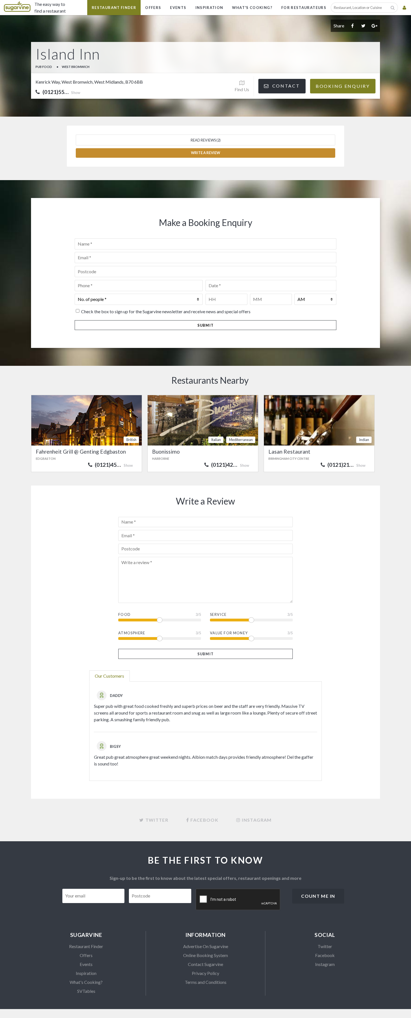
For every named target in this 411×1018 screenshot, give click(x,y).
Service (218, 614)
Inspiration (209, 7)
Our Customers (109, 675)
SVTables (86, 991)
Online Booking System (205, 955)
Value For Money (229, 633)
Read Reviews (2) (206, 140)
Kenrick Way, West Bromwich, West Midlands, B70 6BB (89, 81)
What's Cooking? (252, 7)
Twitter (325, 946)
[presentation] (238, 900)
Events (178, 7)
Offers (153, 7)
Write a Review (205, 152)
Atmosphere (131, 633)
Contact (285, 85)
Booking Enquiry (343, 86)
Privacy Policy (205, 973)
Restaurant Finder (114, 7)
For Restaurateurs (303, 7)
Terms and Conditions (205, 982)
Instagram (325, 964)
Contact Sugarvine (205, 964)
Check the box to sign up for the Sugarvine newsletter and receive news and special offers (166, 311)
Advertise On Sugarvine (205, 946)
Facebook (325, 955)
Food (124, 614)
